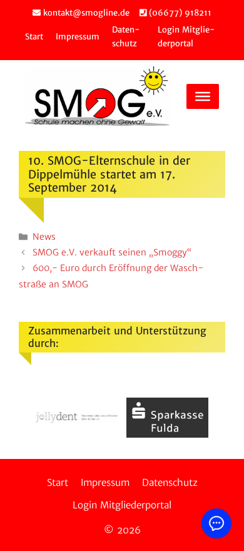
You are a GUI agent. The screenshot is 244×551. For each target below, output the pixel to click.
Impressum (77, 36)
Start (34, 36)
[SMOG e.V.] (97, 96)
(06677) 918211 (178, 13)
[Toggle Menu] (202, 96)
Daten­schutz (170, 482)
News (44, 236)
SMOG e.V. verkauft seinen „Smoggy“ (112, 252)
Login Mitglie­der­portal (122, 505)
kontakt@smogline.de (85, 13)
